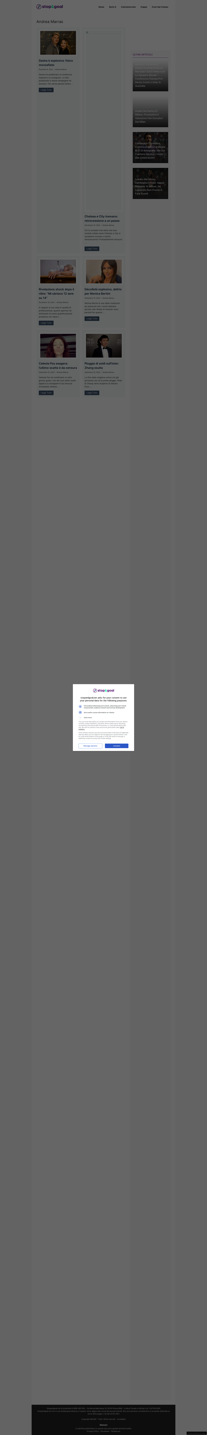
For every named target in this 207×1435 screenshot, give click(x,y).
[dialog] (103, 717)
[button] (103, 717)
